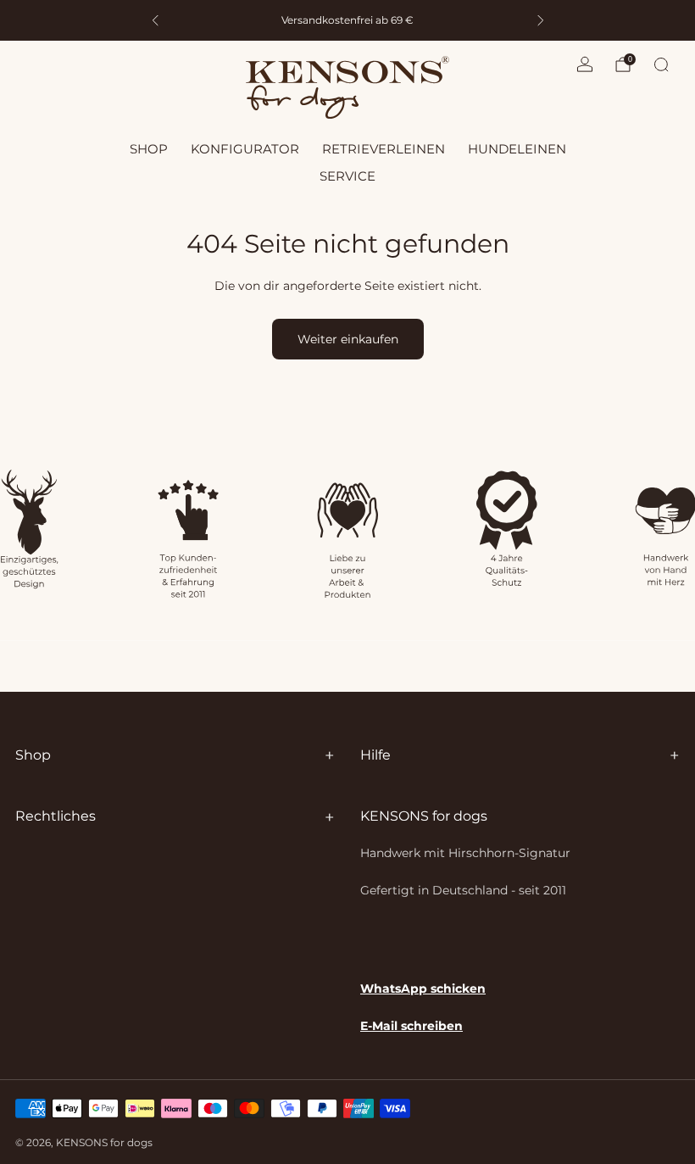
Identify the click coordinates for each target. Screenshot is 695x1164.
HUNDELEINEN (517, 149)
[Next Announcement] (541, 20)
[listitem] (213, 20)
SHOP (149, 149)
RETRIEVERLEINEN (383, 149)
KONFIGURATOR (245, 149)
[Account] (584, 64)
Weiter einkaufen (347, 339)
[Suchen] (661, 64)
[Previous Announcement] (155, 20)
